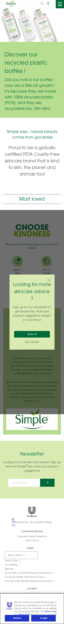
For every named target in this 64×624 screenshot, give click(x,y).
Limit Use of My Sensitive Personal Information (28, 580)
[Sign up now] (47, 483)
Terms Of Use (11, 560)
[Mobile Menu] (60, 4)
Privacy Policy (15, 555)
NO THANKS (32, 342)
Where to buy (48, 3)
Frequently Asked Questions (32, 536)
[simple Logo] (11, 5)
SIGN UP (32, 334)
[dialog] (32, 312)
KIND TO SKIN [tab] (17, 271)
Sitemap (9, 568)
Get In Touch (32, 540)
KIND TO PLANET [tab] (46, 271)
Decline (17, 618)
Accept (43, 618)
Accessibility (11, 564)
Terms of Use (51, 611)
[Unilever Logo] (32, 516)
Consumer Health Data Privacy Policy (25, 576)
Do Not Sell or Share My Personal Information (28, 572)
